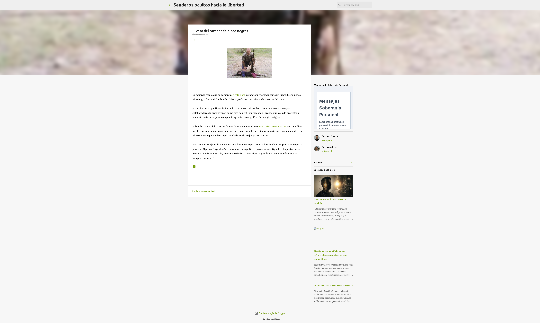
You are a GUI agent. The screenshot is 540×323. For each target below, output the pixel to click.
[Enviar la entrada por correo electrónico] (194, 167)
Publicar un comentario (204, 191)
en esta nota (238, 95)
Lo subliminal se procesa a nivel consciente (333, 285)
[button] (194, 40)
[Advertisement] (249, 221)
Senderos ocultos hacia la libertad (209, 4)
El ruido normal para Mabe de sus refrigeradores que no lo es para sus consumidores (330, 255)
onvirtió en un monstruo (272, 126)
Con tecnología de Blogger (271, 313)
